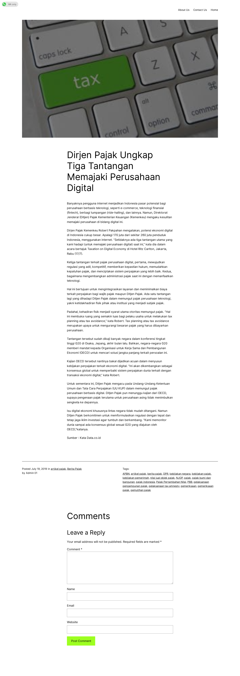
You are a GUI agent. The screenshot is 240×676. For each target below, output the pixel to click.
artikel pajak (58, 468)
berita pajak (154, 473)
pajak (187, 477)
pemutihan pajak (141, 490)
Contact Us (200, 9)
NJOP (179, 477)
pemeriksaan (188, 486)
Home (214, 9)
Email (70, 605)
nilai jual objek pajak (162, 477)
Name (71, 589)
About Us (183, 9)
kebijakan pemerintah (136, 477)
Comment (74, 549)
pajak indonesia (145, 482)
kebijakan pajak (201, 473)
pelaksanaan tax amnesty (164, 486)
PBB (189, 482)
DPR (165, 473)
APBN (126, 473)
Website (72, 622)
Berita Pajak (74, 468)
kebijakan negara (180, 473)
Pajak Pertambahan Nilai (171, 482)
